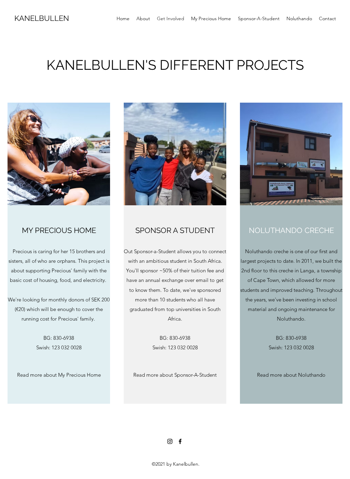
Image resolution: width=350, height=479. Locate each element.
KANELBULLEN (41, 18)
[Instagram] (169, 441)
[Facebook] (180, 441)
